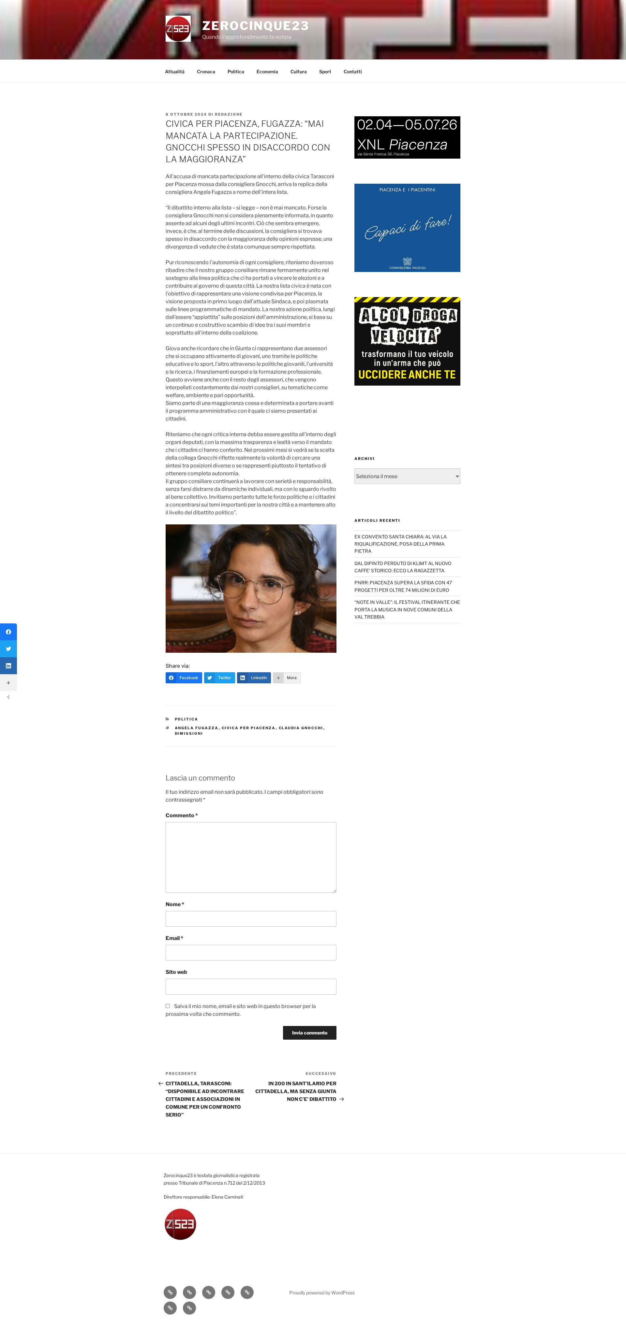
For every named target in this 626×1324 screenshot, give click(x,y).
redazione (229, 114)
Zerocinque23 (255, 26)
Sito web (176, 972)
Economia (267, 71)
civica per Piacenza (249, 728)
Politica (236, 71)
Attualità (175, 71)
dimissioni (189, 733)
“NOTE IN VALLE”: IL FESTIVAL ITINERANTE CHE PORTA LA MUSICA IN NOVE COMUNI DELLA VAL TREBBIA (407, 609)
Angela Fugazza (197, 728)
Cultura (299, 71)
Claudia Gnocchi (301, 728)
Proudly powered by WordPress (322, 1292)
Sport (325, 71)
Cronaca (206, 71)
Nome (175, 904)
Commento (182, 815)
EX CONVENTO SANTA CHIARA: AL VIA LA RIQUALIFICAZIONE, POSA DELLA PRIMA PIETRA (400, 544)
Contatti (353, 71)
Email (174, 938)
